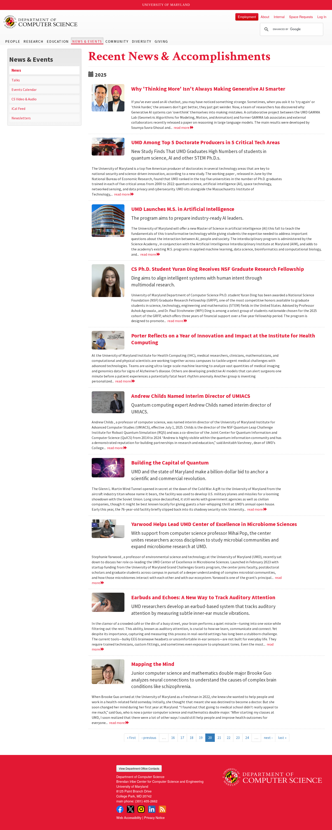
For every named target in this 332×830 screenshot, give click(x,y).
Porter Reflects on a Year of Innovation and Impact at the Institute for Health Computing (223, 339)
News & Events (87, 41)
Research (33, 41)
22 (228, 737)
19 (201, 737)
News (16, 70)
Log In (321, 16)
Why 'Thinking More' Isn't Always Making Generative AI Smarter (208, 88)
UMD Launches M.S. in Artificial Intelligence (182, 208)
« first (131, 737)
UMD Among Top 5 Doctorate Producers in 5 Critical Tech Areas (205, 142)
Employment (247, 16)
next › (268, 737)
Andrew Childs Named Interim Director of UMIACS (190, 395)
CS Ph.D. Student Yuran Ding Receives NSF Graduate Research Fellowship (217, 268)
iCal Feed (18, 108)
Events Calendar (24, 89)
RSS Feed (162, 809)
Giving (161, 41)
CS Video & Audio (24, 99)
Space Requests (301, 16)
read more (182, 127)
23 (238, 737)
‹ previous (149, 737)
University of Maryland (166, 5)
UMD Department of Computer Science (40, 21)
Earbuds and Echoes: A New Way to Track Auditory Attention (203, 597)
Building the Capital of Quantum (170, 462)
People (12, 41)
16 (173, 737)
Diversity (141, 41)
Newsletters (21, 118)
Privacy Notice (154, 817)
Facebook (120, 809)
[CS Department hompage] (272, 775)
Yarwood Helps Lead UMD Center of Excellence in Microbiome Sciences (214, 524)
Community (116, 41)
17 (182, 737)
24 (247, 737)
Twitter (130, 809)
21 (219, 737)
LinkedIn (151, 809)
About (265, 16)
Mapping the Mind (152, 663)
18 (191, 737)
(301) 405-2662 (146, 801)
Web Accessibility (128, 817)
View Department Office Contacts (139, 768)
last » (282, 737)
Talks (16, 80)
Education (58, 41)
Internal (279, 16)
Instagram (141, 809)
